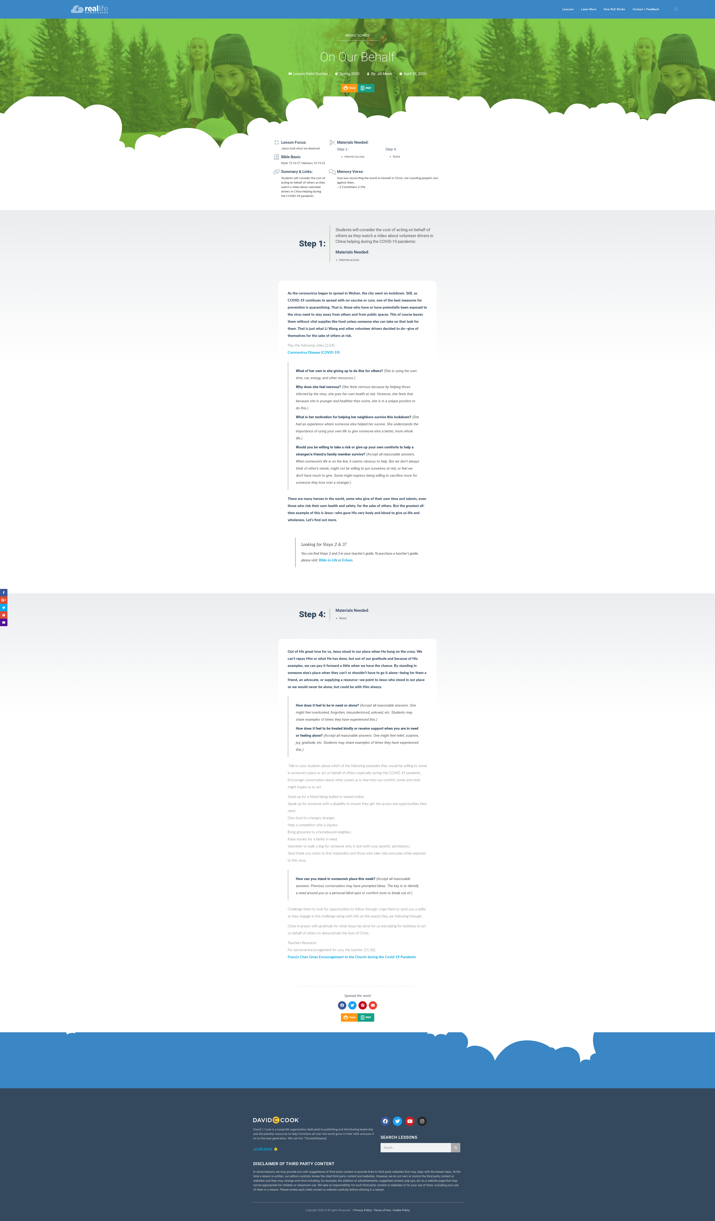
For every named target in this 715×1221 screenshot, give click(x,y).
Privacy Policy (363, 1210)
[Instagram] (422, 1121)
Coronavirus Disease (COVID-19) (314, 352)
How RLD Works (614, 9)
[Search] (455, 1147)
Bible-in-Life (328, 560)
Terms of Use (382, 1210)
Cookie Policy (401, 1210)
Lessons (568, 9)
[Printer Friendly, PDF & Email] (357, 91)
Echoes (347, 560)
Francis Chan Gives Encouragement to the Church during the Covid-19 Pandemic (352, 957)
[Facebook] (385, 1121)
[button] (676, 9)
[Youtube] (409, 1121)
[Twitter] (397, 1121)
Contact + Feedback (646, 9)
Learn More (588, 9)
